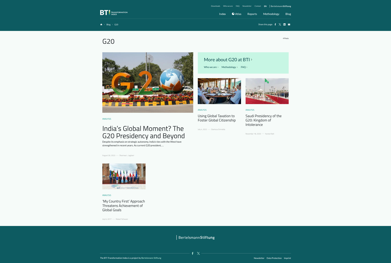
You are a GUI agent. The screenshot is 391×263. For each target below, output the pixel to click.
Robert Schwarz (122, 219)
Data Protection (274, 258)
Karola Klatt (269, 133)
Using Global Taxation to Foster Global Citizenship (217, 118)
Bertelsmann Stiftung (151, 258)
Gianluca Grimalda (218, 129)
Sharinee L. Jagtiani (126, 155)
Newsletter (259, 258)
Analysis (106, 119)
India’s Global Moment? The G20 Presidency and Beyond (143, 132)
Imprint (287, 258)
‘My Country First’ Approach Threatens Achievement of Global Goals (123, 206)
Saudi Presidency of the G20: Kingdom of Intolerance (264, 120)
